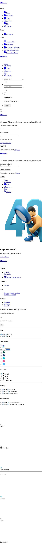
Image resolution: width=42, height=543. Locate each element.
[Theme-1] (3, 353)
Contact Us (7, 274)
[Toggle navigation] (1, 109)
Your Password (4, 132)
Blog (5, 276)
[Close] (1, 111)
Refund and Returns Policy (12, 277)
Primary (2, 350)
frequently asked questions (12, 293)
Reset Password (5, 169)
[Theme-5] (3, 365)
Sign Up (17, 150)
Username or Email (6, 164)
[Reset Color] (3, 347)
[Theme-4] (3, 362)
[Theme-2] (3, 356)
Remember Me (7, 139)
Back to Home (4, 257)
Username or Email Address (8, 125)
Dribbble (6, 306)
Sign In (3, 146)
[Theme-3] (3, 359)
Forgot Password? (5, 143)
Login (18, 173)
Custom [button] (2, 345)
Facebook (7, 302)
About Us (7, 272)
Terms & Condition (10, 295)
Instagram (7, 304)
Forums (6, 285)
